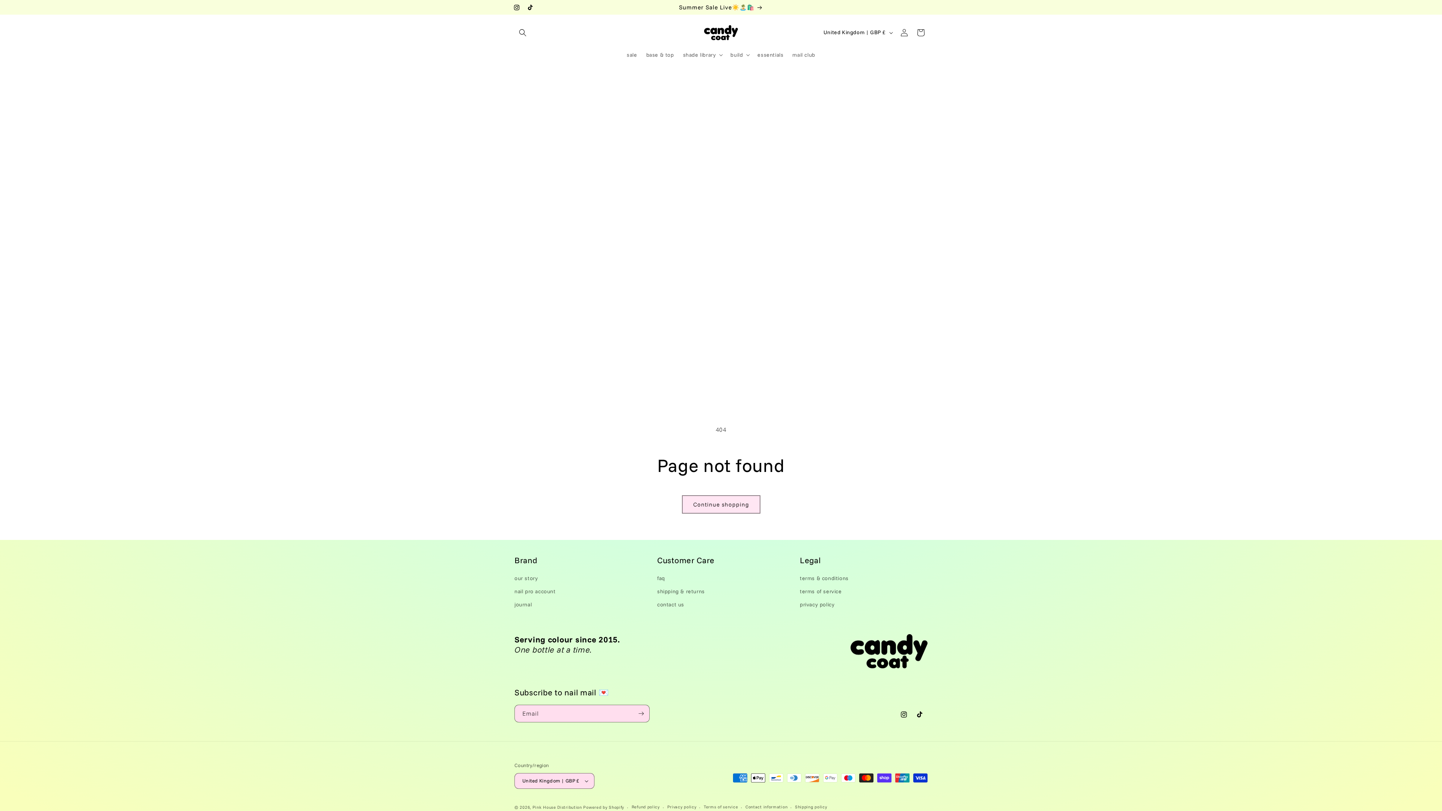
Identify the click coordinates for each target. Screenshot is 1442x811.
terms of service (821, 591)
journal (523, 604)
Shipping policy (811, 806)
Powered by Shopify (603, 807)
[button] (522, 32)
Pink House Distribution (558, 807)
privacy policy (817, 604)
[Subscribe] (641, 713)
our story (526, 578)
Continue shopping (721, 504)
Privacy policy (682, 806)
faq (661, 578)
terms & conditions (824, 578)
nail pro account (535, 591)
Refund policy (646, 806)
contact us (670, 604)
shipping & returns (681, 591)
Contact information (766, 806)
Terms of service (721, 806)
